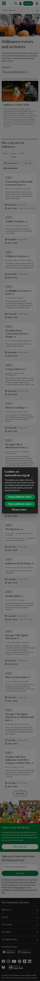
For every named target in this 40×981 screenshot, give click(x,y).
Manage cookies (19, 510)
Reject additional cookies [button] (20, 504)
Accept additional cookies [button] (20, 497)
